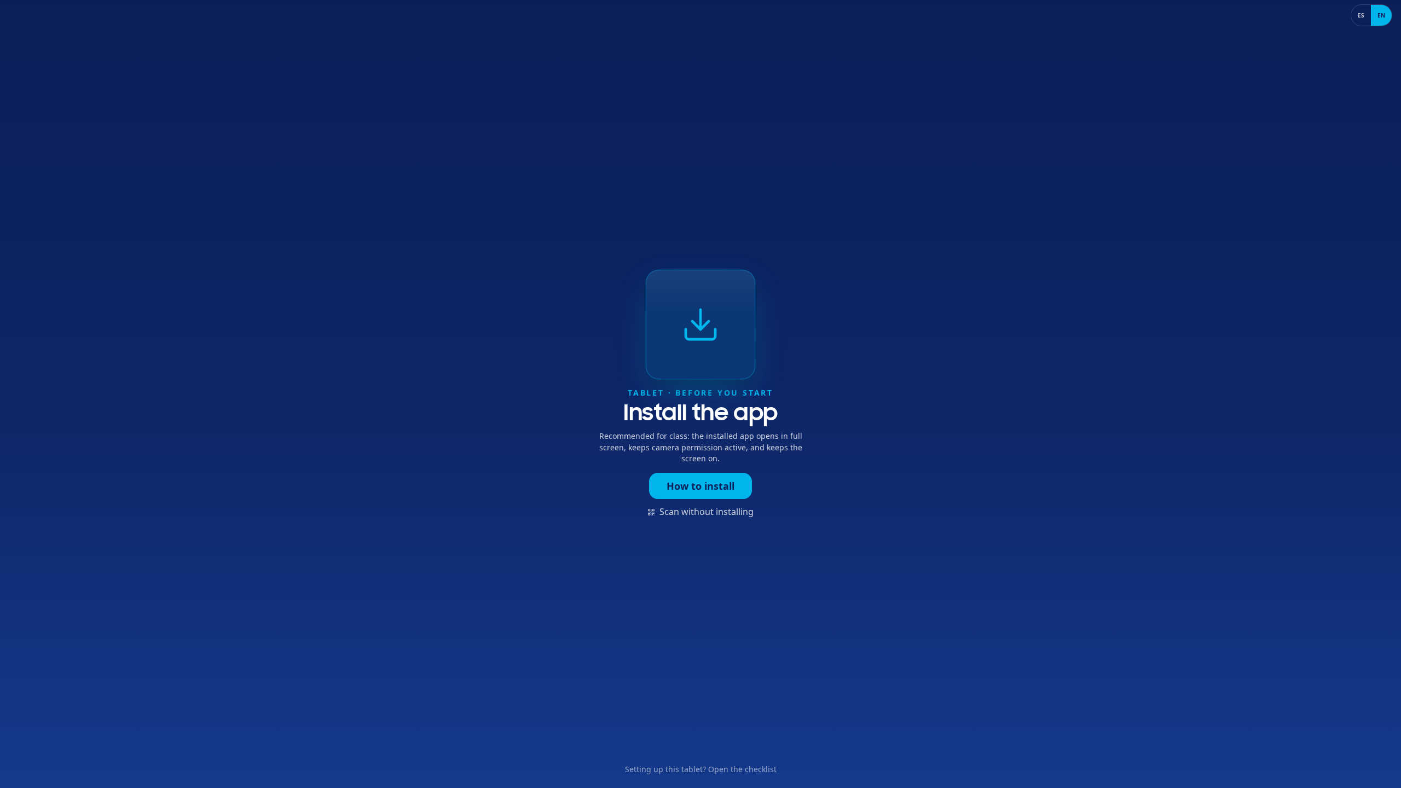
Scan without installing (706, 512)
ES (1361, 15)
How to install (700, 486)
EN (1381, 15)
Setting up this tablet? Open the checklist (701, 769)
